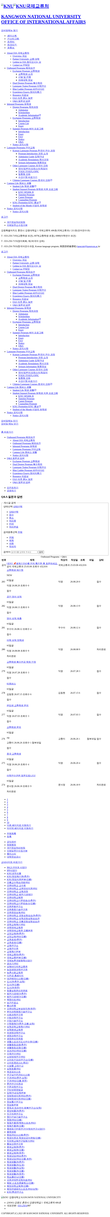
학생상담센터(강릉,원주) (19, 1159)
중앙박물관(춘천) (15, 1111)
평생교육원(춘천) (15, 1147)
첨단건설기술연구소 (17, 1117)
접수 (11, 515)
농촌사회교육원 (15, 972)
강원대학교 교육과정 (17, 891)
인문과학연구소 (15, 1087)
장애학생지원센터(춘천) (19, 1096)
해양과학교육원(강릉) (18, 1186)
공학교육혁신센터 (16, 924)
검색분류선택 (10, 532)
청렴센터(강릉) (14, 1120)
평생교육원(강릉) (15, 1150)
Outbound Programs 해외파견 (21, 437)
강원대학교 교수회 (16, 885)
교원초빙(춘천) (14, 939)
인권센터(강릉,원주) (17, 1081)
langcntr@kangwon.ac (87, 246)
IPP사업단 (12, 870)
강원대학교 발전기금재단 (20, 894)
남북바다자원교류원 (17, 966)
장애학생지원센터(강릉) (19, 1099)
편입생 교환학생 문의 (18, 705)
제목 (11, 540)
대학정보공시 (14, 857)
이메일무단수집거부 (17, 851)
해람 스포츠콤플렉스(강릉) (20, 1183)
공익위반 (11, 842)
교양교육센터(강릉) (17, 936)
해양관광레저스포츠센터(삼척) (22, 1189)
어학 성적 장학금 (15, 640)
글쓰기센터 (12, 963)
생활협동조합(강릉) (17, 1048)
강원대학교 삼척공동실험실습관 (23, 918)
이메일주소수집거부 (17, 225)
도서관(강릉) (13, 984)
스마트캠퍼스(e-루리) (17, 1063)
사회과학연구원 (15, 1014)
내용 (11, 543)
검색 (41, 552)
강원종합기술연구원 (17, 909)
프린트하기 (12, 487)
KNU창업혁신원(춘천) (18, 876)
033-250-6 (22, 1205)
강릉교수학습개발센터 (18, 882)
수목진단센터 (14, 1054)
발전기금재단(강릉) (17, 996)
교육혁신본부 (14, 951)
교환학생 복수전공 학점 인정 (21, 662)
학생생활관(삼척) (15, 1168)
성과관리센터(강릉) (17, 1051)
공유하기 (11, 490)
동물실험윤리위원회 (17, 990)
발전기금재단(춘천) (17, 993)
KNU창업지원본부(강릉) (19, 879)
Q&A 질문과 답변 (15, 458)
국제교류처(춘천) (15, 954)
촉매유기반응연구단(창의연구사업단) (26, 1129)
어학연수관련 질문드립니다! (21, 775)
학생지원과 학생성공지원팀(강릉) (24, 1138)
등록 (9, 836)
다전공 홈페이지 (15, 975)
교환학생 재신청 (15, 570)
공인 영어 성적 (14, 596)
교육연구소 (12, 945)
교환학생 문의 (14, 727)
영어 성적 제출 (14, 618)
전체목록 (11, 833)
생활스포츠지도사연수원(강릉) (22, 1042)
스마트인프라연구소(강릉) (20, 1060)
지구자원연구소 (15, 1114)
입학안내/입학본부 (16, 1093)
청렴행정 (11, 845)
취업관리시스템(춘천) (18, 1135)
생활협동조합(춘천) (17, 1045)
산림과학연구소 (15, 1018)
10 (8, 822)
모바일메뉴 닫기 (9, 421)
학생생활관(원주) (15, 1174)
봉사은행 (11, 1005)
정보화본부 (12, 1105)
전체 (20, 532)
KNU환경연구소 (15, 1192)
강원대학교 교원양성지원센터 (22, 888)
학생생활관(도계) (15, 1165)
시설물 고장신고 (15, 1066)
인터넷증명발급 (15, 1090)
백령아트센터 (14, 999)
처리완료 (13, 527)
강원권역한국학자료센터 (19, 1180)
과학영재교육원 (15, 927)
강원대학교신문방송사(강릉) (21, 903)
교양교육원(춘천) (15, 933)
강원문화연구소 (15, 906)
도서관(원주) (13, 987)
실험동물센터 (14, 1069)
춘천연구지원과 (15, 1084)
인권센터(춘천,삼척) (17, 1078)
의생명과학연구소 (16, 1033)
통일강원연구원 (15, 1144)
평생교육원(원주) (15, 1153)
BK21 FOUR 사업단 (17, 867)
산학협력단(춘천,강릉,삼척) (21, 1024)
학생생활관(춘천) (15, 1162)
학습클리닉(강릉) (15, 1177)
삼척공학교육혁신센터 (18, 1027)
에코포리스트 (14, 1072)
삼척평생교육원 (15, 1030)
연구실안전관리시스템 (18, 1075)
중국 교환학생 (14, 754)
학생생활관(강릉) (15, 1171)
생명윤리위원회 (15, 1039)
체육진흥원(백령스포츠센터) (21, 1123)
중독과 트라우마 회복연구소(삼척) (24, 1108)
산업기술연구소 (15, 1021)
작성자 (12, 546)
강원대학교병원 (15, 897)
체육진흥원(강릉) (15, 1126)
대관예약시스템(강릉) (18, 978)
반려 (11, 524)
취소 (11, 518)
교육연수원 (12, 948)
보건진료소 (12, 1002)
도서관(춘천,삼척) (16, 981)
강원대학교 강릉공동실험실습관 (23, 921)
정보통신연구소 (15, 1102)
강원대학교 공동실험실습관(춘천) (24, 915)
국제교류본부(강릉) (17, 957)
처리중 (12, 521)
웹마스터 (11, 854)
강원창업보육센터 (16, 912)
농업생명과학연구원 (17, 969)
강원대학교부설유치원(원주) (21, 1008)
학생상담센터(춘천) (17, 1156)
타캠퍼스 (11, 683)
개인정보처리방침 (16, 222)
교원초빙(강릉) (14, 942)
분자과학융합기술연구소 (19, 1011)
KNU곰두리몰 (14, 873)
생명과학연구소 (15, 1036)
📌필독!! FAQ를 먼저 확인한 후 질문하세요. (32, 563)
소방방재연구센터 (16, 1057)
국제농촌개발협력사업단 (19, 960)
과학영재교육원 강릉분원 (20, 930)
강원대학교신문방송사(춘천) (21, 900)
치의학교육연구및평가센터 (20, 1141)
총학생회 (11, 1132)
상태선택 (8, 506)
